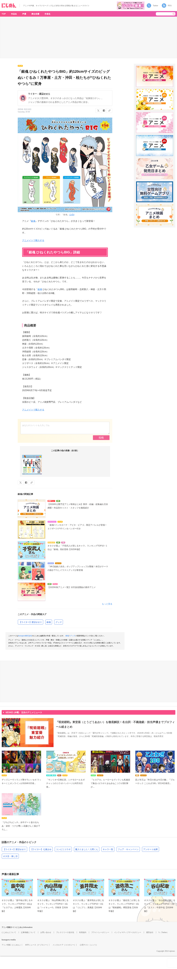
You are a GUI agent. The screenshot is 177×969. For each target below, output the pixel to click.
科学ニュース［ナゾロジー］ (37, 945)
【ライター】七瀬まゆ (41, 849)
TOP (4, 14)
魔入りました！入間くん (86, 849)
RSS (170, 6)
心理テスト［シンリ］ (89, 945)
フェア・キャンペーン (128, 849)
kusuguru (6, 940)
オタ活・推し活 (10, 856)
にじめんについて (9, 932)
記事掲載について (28, 932)
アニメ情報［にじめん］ (11, 945)
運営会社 (149, 932)
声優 (24, 14)
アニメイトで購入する (33, 240)
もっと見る (107, 604)
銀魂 (33, 221)
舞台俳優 (35, 14)
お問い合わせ (45, 932)
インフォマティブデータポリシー (127, 932)
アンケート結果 (150, 849)
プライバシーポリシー (100, 932)
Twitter (155, 6)
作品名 (14, 14)
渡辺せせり (44, 94)
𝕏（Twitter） (163, 932)
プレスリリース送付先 (65, 932)
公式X (71, 214)
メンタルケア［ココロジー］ (64, 945)
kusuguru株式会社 (25, 636)
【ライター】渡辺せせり (30, 622)
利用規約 (82, 932)
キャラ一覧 (108, 849)
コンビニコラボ (63, 849)
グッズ (58, 622)
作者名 (47, 14)
